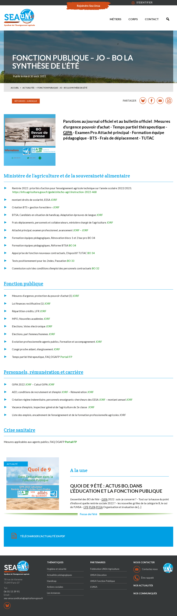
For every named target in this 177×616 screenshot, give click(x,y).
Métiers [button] (115, 19)
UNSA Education (98, 575)
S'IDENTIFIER (144, 2)
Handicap (52, 581)
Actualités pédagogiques (59, 575)
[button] (167, 19)
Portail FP (66, 356)
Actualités (28, 88)
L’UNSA (93, 586)
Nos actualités (143, 585)
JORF (85, 230)
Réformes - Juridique (26, 101)
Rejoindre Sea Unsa (88, 5)
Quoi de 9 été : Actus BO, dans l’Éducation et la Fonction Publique (116, 488)
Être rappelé (147, 577)
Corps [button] (133, 19)
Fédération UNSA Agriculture (104, 569)
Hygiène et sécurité (56, 569)
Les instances (53, 593)
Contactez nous (150, 569)
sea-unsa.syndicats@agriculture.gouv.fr (23, 598)
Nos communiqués (145, 593)
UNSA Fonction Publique (102, 581)
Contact (152, 19)
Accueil (15, 88)
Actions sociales (55, 586)
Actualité (12, 464)
